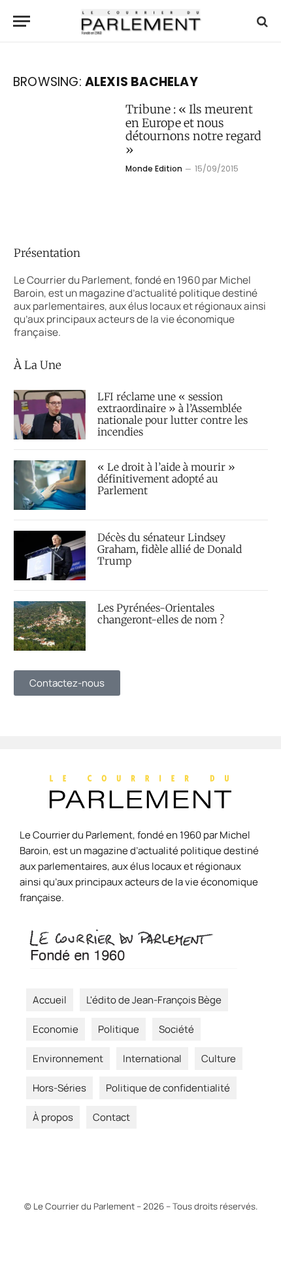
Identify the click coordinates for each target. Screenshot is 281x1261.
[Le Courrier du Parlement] (140, 21)
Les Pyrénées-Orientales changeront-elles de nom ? (160, 614)
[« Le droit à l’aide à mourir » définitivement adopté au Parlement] (50, 485)
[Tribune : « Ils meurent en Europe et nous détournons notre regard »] (64, 164)
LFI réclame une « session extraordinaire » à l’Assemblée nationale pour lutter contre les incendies (172, 414)
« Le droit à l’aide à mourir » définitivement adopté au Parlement (166, 479)
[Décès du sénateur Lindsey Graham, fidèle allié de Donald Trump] (50, 555)
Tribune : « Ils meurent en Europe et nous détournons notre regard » (193, 129)
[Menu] (21, 21)
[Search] (261, 21)
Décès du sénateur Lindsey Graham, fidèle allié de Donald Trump (169, 549)
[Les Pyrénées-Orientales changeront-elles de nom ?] (50, 626)
